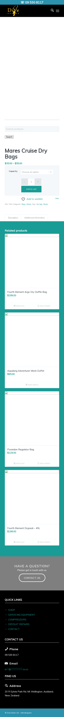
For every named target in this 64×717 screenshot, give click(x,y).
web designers (26, 713)
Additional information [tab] (34, 218)
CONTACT (14, 629)
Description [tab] (13, 218)
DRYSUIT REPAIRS (19, 624)
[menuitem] (51, 11)
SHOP (11, 609)
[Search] (51, 11)
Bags (24, 204)
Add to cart (31, 189)
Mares (29, 204)
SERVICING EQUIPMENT (21, 614)
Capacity (13, 171)
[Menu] (57, 10)
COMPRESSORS (17, 619)
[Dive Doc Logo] (26, 11)
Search (9, 137)
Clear (57, 198)
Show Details (44, 306)
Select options (33, 385)
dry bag (39, 204)
